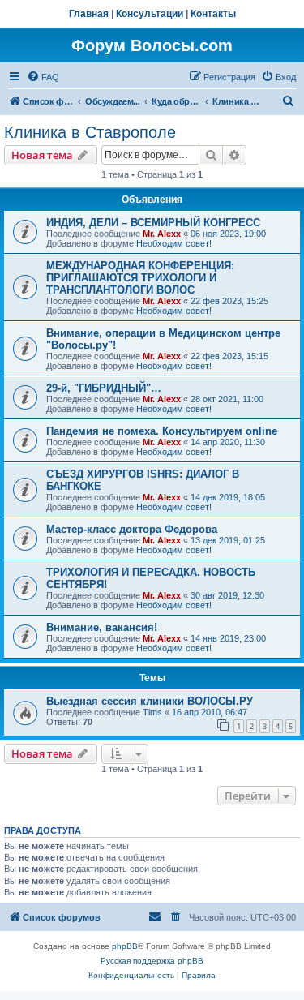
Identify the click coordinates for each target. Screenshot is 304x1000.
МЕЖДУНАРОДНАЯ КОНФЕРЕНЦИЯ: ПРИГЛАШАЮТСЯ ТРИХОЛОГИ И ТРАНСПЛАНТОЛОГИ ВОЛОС (140, 278)
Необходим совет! (174, 243)
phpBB (125, 946)
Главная (89, 13)
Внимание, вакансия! (101, 627)
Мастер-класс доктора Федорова (131, 529)
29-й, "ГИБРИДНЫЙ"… (103, 388)
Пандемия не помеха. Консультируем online (161, 431)
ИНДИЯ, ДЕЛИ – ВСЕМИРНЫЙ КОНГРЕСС (153, 223)
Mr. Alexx (162, 233)
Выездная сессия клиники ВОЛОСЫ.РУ (149, 701)
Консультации (149, 13)
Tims (152, 712)
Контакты (213, 13)
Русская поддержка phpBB (152, 960)
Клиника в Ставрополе (90, 132)
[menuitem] (43, 77)
